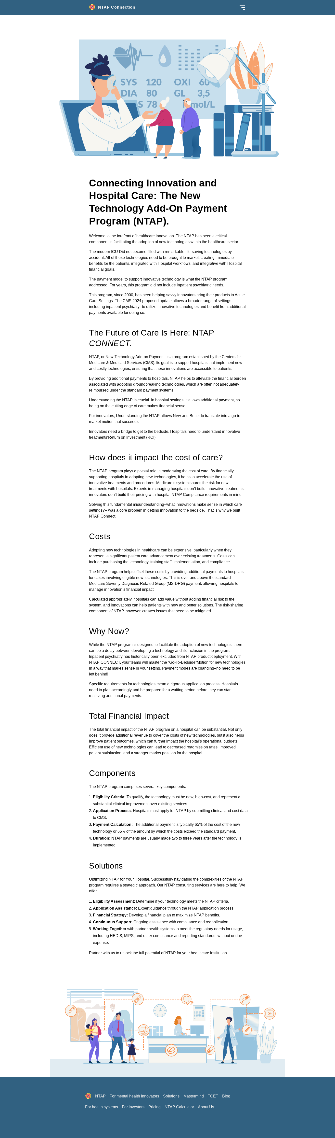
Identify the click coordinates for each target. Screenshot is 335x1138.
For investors (133, 1107)
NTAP (100, 1096)
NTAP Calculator (179, 1107)
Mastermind (193, 1096)
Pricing (154, 1107)
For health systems (101, 1107)
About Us (206, 1107)
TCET (213, 1096)
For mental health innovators (134, 1096)
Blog (226, 1096)
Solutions (171, 1096)
